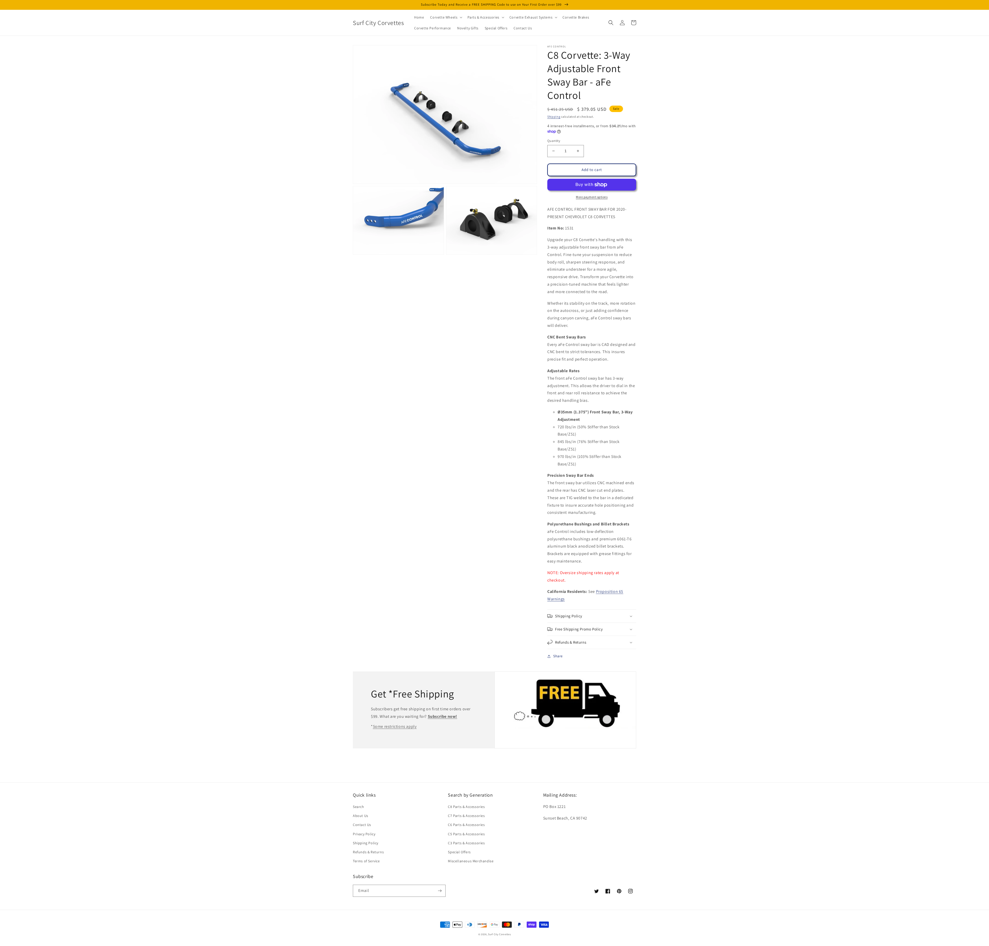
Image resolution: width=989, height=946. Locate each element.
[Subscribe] (439, 891)
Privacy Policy (364, 834)
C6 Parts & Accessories (466, 824)
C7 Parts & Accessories (466, 815)
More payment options (592, 197)
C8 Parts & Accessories (466, 806)
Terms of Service (366, 861)
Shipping (553, 116)
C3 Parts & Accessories (466, 843)
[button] (445, 17)
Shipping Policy (365, 843)
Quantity (553, 141)
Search (358, 806)
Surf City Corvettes (499, 934)
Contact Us (362, 824)
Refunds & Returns (368, 852)
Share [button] (558, 656)
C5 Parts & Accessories (466, 834)
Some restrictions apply (395, 726)
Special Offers (459, 852)
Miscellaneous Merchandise (470, 861)
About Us (360, 815)
